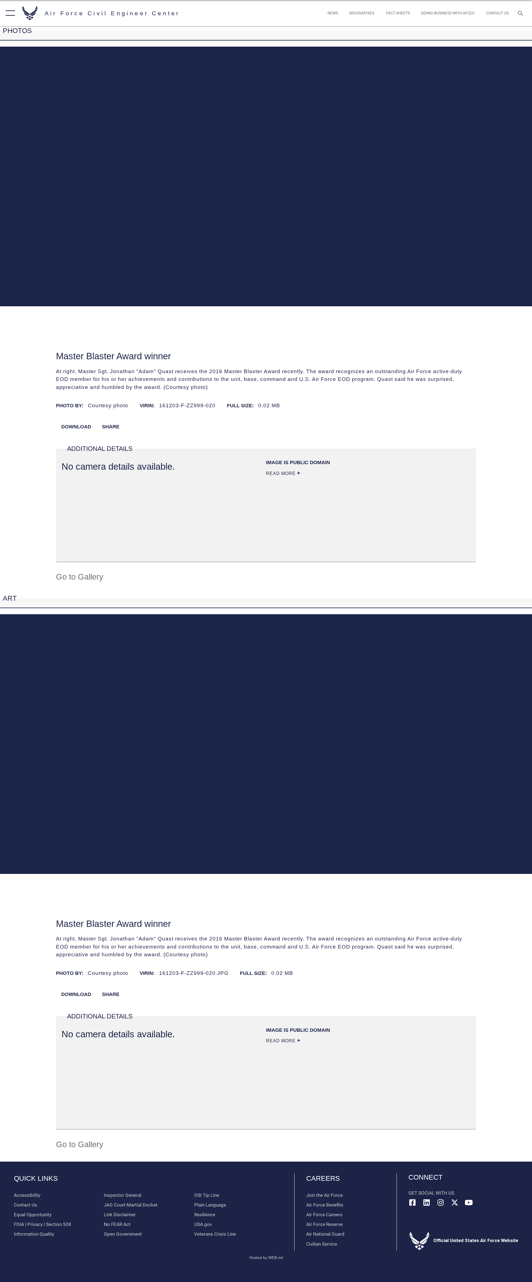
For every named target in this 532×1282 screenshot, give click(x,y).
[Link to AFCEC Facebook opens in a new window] (412, 1202)
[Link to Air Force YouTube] (468, 1202)
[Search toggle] (521, 13)
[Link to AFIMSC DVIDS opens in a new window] (483, 1203)
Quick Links (36, 1178)
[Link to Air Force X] (455, 1202)
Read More (281, 473)
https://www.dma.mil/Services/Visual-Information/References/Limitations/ (351, 516)
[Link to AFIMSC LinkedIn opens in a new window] (426, 1202)
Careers (323, 1178)
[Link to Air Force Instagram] (440, 1202)
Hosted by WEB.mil (266, 1257)
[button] (9, 13)
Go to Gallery (79, 576)
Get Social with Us (431, 1193)
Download (75, 426)
